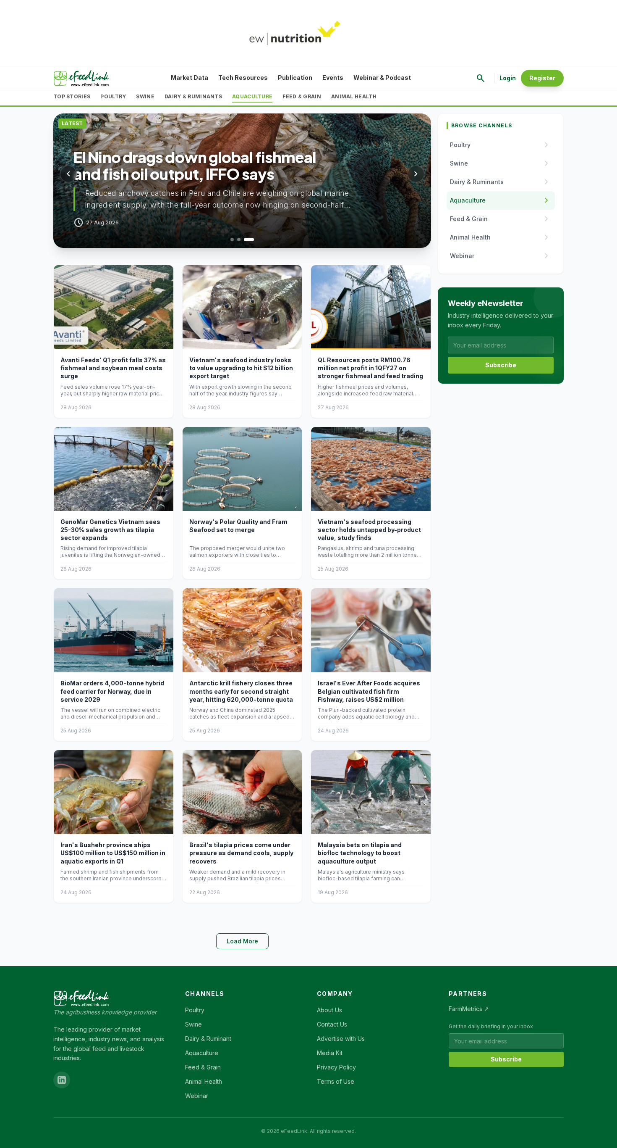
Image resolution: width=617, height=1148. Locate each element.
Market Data (189, 77)
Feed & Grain (301, 96)
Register (542, 78)
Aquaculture (252, 96)
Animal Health (353, 96)
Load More (242, 941)
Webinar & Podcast (382, 77)
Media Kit (329, 1052)
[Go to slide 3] (252, 239)
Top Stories (71, 96)
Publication (295, 77)
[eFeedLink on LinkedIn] (61, 1080)
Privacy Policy (336, 1067)
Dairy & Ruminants (193, 96)
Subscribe (500, 365)
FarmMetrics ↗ (469, 1008)
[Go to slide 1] (235, 239)
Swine (145, 96)
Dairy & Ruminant (208, 1038)
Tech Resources (243, 77)
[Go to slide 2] (245, 239)
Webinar (196, 1095)
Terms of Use (335, 1081)
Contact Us (332, 1024)
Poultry (113, 96)
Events (332, 77)
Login (507, 78)
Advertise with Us (341, 1038)
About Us (329, 1010)
